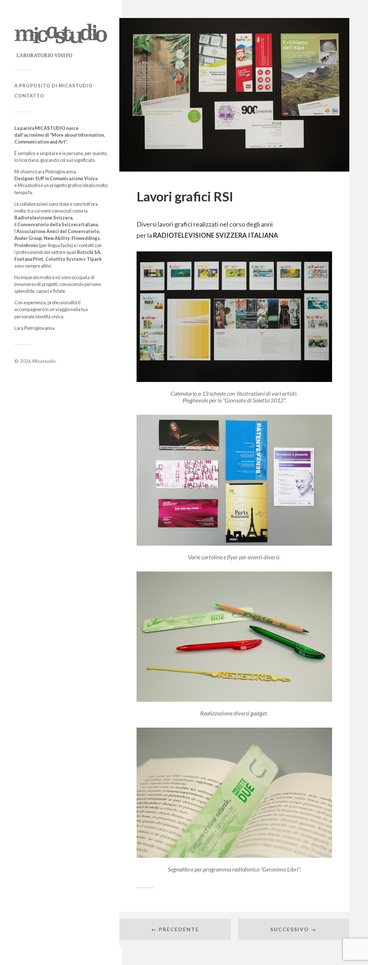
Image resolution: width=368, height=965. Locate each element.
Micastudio (44, 361)
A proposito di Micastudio (53, 85)
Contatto (29, 96)
